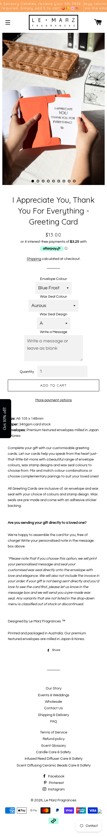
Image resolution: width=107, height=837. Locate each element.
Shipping (34, 259)
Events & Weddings (53, 695)
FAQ (53, 721)
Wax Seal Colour (53, 296)
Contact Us (53, 708)
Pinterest (56, 783)
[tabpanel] (53, 108)
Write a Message (53, 332)
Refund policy (54, 739)
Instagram (56, 789)
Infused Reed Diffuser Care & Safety (54, 759)
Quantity (27, 372)
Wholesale (53, 702)
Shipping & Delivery (53, 715)
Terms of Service (53, 732)
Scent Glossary (53, 745)
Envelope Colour (53, 279)
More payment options (53, 400)
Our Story (54, 688)
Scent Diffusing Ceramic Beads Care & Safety (54, 765)
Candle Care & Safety (53, 752)
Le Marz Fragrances (60, 800)
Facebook (55, 776)
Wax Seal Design (53, 314)
